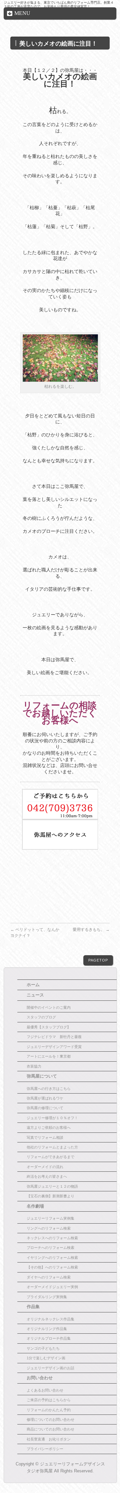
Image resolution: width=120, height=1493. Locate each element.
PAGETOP (98, 960)
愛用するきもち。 (91, 929)
